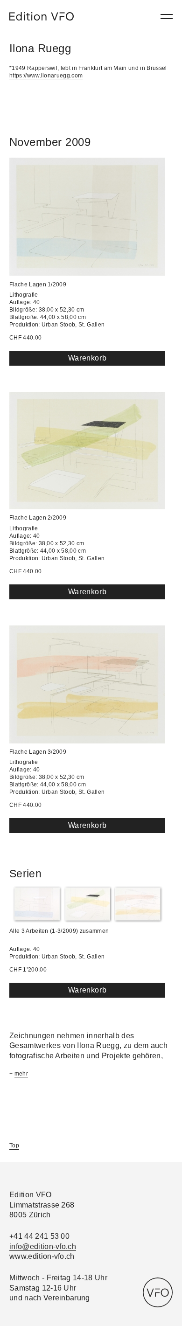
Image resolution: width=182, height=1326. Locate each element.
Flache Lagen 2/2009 (37, 517)
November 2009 (50, 142)
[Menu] (167, 16)
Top (14, 1145)
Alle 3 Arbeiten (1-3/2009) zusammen (59, 931)
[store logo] (41, 16)
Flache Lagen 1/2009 (37, 284)
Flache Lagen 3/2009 (37, 752)
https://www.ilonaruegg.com (46, 75)
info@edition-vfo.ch (42, 1246)
